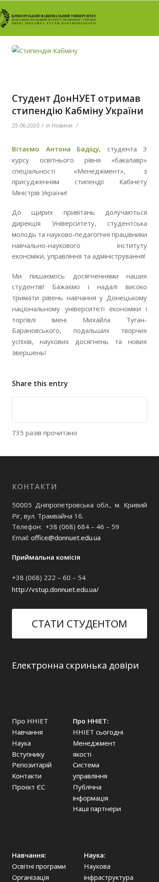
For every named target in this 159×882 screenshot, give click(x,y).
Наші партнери (97, 808)
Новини (62, 125)
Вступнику (28, 754)
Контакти (27, 775)
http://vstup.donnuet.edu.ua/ (55, 589)
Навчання (27, 731)
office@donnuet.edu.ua (66, 537)
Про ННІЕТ (30, 720)
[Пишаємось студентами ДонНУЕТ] (68, 66)
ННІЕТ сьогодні (98, 731)
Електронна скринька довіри (75, 665)
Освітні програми (39, 866)
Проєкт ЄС (28, 786)
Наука (21, 743)
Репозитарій (32, 764)
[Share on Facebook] (79, 410)
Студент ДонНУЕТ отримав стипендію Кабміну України (78, 104)
